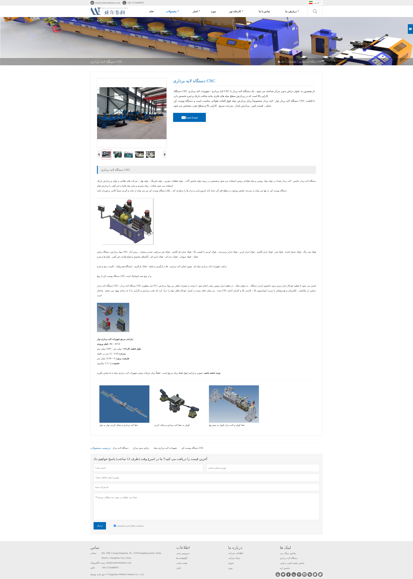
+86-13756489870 (135, 3)
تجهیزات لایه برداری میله (165, 448)
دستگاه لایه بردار (120, 448)
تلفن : (93, 567)
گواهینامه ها (181, 558)
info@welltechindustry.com (107, 3)
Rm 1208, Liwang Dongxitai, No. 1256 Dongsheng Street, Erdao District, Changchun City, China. (131, 555)
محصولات (171, 11)
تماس (95, 547)
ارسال (100, 526)
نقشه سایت (181, 563)
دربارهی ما (291, 11)
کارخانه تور (235, 11)
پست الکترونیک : (98, 563)
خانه (151, 11)
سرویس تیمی (182, 553)
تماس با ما (264, 11)
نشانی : (93, 553)
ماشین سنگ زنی (288, 553)
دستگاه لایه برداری (288, 558)
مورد (213, 11)
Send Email (189, 116)
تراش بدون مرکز (141, 448)
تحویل (231, 563)
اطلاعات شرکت (235, 553)
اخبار (195, 11)
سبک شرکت (234, 558)
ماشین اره (285, 568)
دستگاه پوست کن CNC (192, 448)
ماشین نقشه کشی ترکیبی (292, 563)
